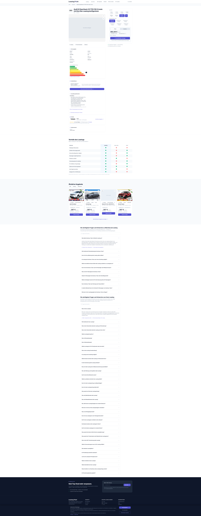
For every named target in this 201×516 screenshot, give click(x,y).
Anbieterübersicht (121, 501)
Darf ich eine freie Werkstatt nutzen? (89, 374)
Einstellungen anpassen (125, 512)
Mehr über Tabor (86, 123)
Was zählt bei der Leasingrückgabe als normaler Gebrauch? (93, 403)
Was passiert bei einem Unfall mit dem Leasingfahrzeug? (93, 432)
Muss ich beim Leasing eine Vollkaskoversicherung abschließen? (95, 366)
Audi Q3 (77, 12)
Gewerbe (125, 28)
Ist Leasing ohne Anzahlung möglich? (89, 354)
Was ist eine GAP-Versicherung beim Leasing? (91, 440)
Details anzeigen (76, 214)
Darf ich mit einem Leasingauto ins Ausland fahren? (92, 428)
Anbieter (105, 1)
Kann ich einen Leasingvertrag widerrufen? (90, 387)
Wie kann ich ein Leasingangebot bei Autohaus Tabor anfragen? (94, 292)
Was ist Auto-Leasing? (86, 308)
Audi (104, 504)
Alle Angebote (99, 1)
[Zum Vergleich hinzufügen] (103, 18)
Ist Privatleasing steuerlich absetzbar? (89, 452)
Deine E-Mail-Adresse (108, 482)
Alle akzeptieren (125, 507)
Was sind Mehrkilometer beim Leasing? (89, 395)
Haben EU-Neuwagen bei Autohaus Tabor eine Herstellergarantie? (95, 275)
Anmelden (126, 484)
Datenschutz (76, 514)
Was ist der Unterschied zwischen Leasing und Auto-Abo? (93, 330)
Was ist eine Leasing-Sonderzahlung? (89, 350)
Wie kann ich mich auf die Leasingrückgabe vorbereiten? (93, 407)
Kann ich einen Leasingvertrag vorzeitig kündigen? (92, 383)
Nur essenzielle (124, 510)
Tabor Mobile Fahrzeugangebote (98, 247)
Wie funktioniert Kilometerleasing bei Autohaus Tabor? (93, 251)
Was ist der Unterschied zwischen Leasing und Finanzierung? (94, 325)
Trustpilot (90, 122)
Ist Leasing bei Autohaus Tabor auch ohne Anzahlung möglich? (94, 259)
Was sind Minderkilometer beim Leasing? (90, 399)
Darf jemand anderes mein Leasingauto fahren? (91, 423)
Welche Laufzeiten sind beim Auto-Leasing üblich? (92, 379)
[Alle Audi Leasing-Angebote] (71, 10)
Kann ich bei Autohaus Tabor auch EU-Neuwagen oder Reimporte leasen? (96, 267)
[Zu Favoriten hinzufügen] (103, 16)
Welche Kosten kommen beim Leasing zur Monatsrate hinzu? (94, 358)
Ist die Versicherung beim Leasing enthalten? (91, 362)
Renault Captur (121, 204)
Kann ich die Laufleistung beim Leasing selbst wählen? (93, 255)
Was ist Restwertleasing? (87, 342)
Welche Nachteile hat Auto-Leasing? (89, 464)
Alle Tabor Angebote (98, 119)
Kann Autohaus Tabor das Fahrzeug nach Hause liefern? (93, 283)
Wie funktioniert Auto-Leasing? (88, 321)
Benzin (86, 44)
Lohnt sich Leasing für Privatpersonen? (89, 456)
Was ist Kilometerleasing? (87, 338)
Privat (115, 28)
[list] (100, 203)
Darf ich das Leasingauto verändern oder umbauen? (92, 419)
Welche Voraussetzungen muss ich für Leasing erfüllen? (93, 444)
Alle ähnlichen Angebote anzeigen (100, 219)
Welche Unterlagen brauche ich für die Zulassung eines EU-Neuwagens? (96, 279)
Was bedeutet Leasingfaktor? (87, 448)
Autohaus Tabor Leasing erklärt (87, 247)
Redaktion (120, 504)
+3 (126, 15)
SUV (74, 12)
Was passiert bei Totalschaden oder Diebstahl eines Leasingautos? (95, 436)
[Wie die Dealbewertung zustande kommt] (79, 207)
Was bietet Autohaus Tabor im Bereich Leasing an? (92, 238)
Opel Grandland (73, 204)
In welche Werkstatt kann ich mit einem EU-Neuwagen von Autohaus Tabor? (97, 288)
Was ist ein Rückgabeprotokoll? (88, 411)
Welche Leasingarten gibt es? (87, 334)
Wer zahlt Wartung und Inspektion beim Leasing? (91, 370)
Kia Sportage (88, 204)
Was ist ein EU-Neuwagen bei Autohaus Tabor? (91, 271)
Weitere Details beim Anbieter (75, 76)
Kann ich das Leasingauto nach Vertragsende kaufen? (92, 415)
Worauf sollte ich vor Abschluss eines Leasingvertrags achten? (94, 468)
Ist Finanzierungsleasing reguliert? (89, 472)
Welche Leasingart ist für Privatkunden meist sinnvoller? (93, 346)
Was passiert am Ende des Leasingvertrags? (90, 391)
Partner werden (111, 1)
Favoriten (118, 1)
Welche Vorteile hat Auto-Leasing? (89, 460)
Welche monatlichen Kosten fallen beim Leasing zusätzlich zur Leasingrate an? (97, 263)
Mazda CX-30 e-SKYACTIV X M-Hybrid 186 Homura (108, 204)
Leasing (87, 1)
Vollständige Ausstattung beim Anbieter (76, 112)
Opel (104, 501)
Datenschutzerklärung (109, 488)
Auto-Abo (93, 1)
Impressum (71, 514)
